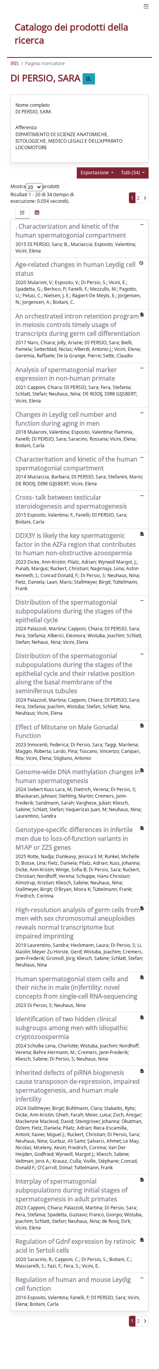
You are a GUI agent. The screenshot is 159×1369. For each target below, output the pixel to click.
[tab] (22, 213)
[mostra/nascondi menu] (146, 6)
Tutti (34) (131, 172)
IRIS (14, 63)
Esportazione (95, 172)
